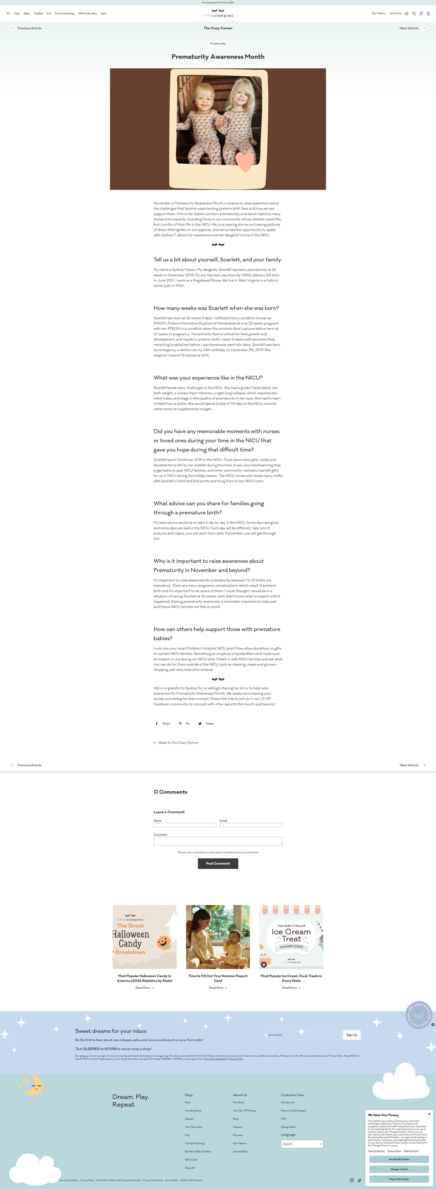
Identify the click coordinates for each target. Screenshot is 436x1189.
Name (158, 821)
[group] (144, 948)
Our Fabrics (379, 13)
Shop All (190, 1168)
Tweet (210, 724)
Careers (237, 1127)
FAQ (283, 1118)
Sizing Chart (288, 1127)
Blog (235, 1118)
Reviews (238, 1135)
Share (166, 724)
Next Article (409, 28)
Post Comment (218, 863)
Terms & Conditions (68, 1180)
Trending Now (193, 1110)
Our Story (395, 13)
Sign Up (351, 1035)
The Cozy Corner (218, 28)
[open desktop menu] (7, 13)
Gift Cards (191, 1159)
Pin (188, 724)
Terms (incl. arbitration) (215, 1059)
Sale (103, 13)
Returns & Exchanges (293, 1110)
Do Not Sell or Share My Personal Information (118, 1180)
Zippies (189, 1118)
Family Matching (195, 1143)
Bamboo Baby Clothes (198, 1151)
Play (187, 1135)
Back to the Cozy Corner (178, 743)
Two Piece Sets (193, 1127)
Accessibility (240, 1151)
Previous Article (29, 28)
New (187, 1102)
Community (218, 44)
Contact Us (287, 1102)
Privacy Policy (236, 1059)
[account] (407, 13)
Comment (160, 835)
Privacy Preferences (153, 1180)
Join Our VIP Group (244, 1110)
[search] (413, 13)
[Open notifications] (421, 13)
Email (223, 821)
